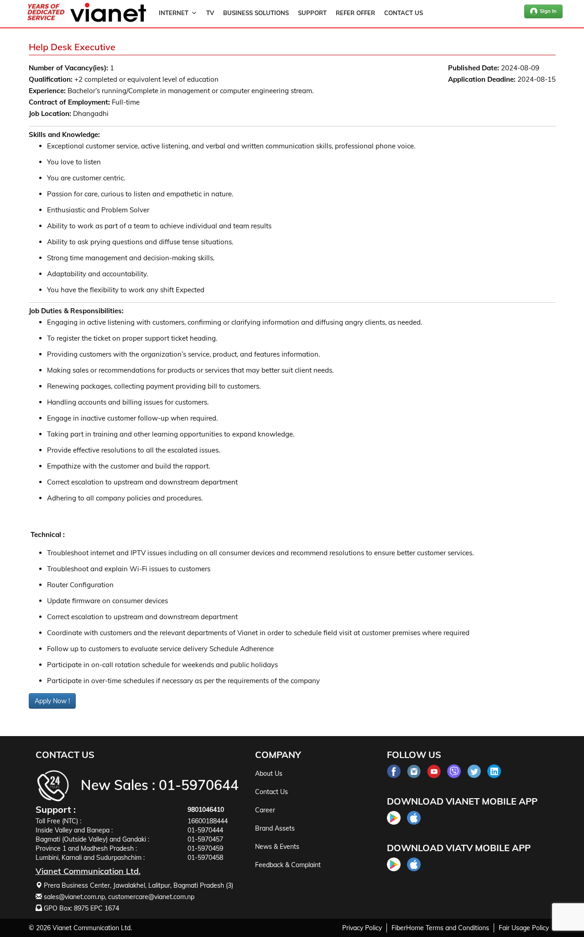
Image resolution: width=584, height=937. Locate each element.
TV (210, 12)
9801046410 (206, 809)
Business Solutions (256, 12)
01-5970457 (205, 839)
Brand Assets (275, 828)
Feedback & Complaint (288, 865)
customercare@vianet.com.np (151, 897)
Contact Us (403, 12)
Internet (173, 12)
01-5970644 (199, 785)
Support (312, 12)
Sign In (548, 11)
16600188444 (208, 821)
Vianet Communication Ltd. (92, 928)
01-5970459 (205, 848)
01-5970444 (205, 830)
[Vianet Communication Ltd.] (108, 20)
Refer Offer (355, 12)
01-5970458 (205, 857)
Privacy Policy (362, 928)
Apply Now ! (52, 701)
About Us (268, 773)
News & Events (277, 846)
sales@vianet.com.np (74, 897)
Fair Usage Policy (524, 928)
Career (265, 810)
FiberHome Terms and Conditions (440, 928)
